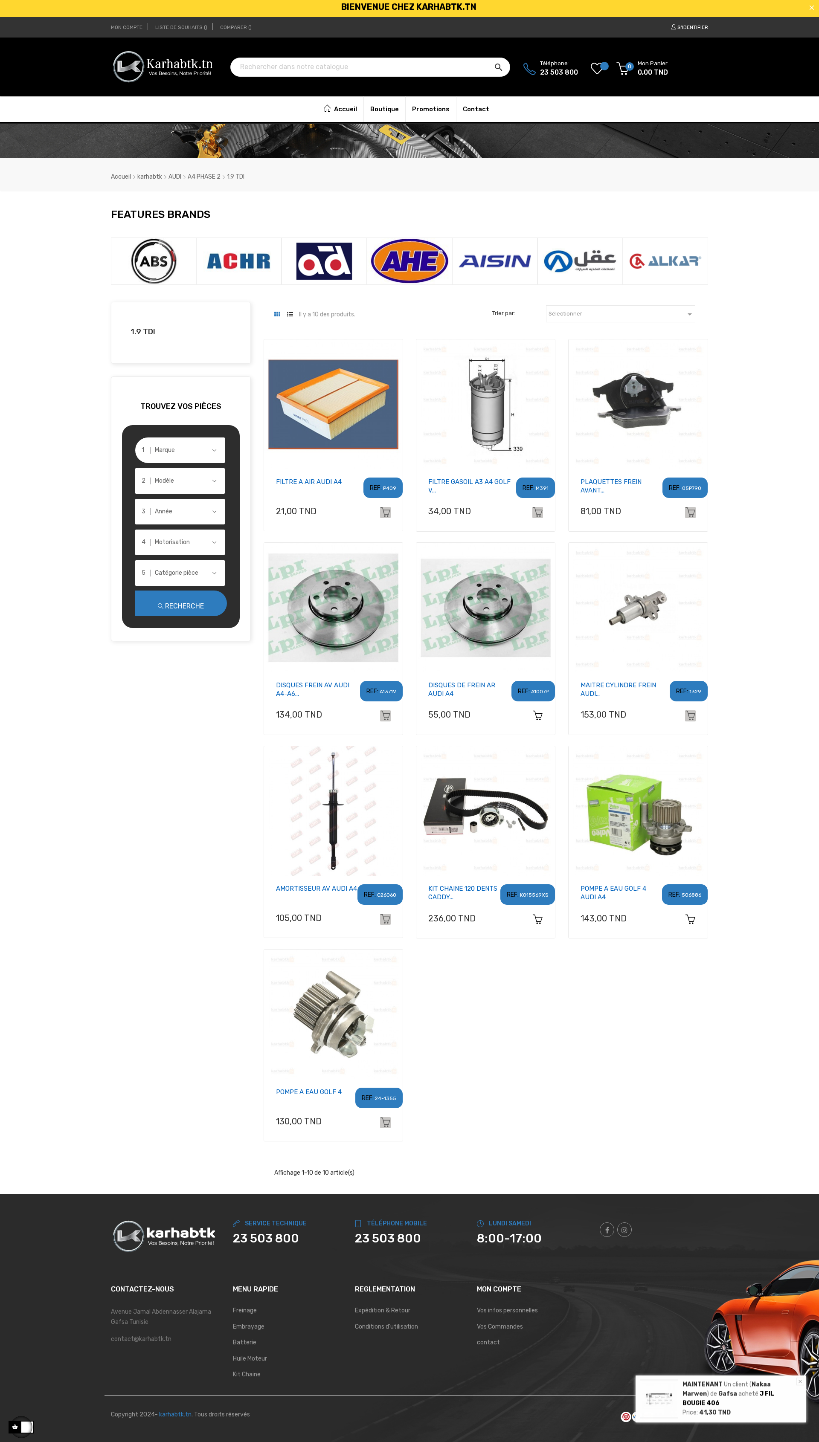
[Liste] (290, 314)
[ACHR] (157, 260)
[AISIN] (413, 260)
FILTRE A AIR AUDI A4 (309, 482)
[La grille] (277, 314)
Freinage (245, 1310)
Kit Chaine (247, 1374)
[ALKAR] (584, 260)
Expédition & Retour (382, 1310)
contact (488, 1342)
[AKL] (498, 260)
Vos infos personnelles (507, 1310)
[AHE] (328, 260)
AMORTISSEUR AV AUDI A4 (316, 888)
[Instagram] (624, 1229)
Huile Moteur (250, 1358)
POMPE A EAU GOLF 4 (309, 1092)
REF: (376, 488)
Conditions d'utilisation (386, 1326)
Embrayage (248, 1326)
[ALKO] (669, 260)
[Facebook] (607, 1229)
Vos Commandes (500, 1326)
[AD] (242, 260)
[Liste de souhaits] (603, 69)
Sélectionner (622, 314)
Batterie (244, 1342)
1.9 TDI (143, 331)
